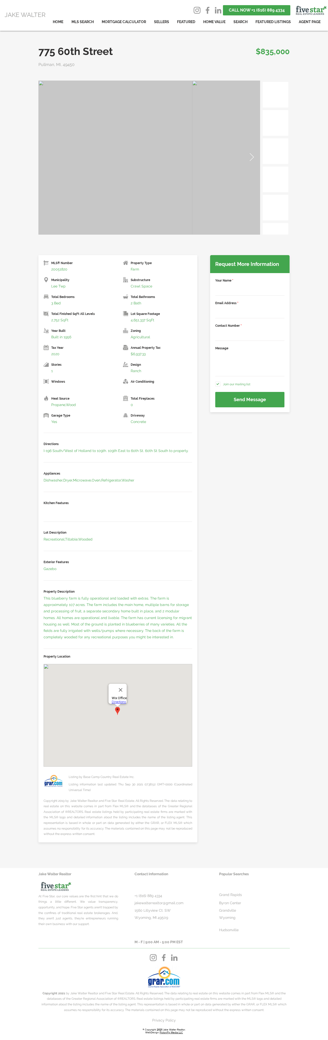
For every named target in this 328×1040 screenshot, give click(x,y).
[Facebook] (207, 10)
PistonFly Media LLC (171, 1032)
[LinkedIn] (218, 10)
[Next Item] (251, 157)
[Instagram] (197, 10)
